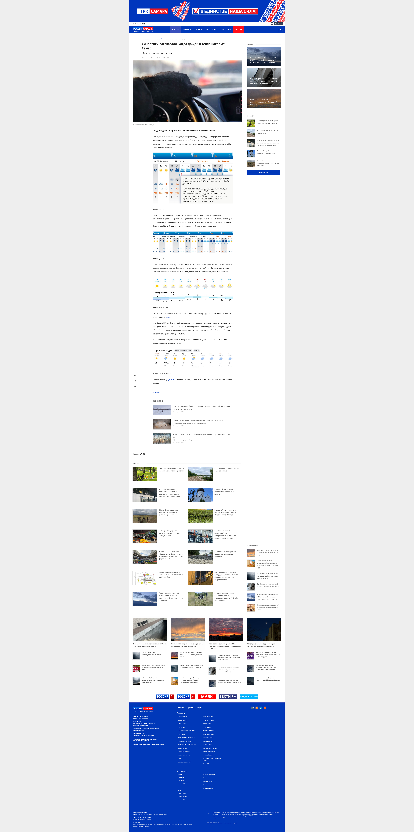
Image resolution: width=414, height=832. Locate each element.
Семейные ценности (184, 751)
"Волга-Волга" (207, 744)
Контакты (206, 785)
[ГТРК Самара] (143, 29)
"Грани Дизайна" (182, 716)
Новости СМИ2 (139, 454)
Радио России (183, 796)
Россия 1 (181, 777)
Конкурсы (187, 30)
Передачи (181, 713)
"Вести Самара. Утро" (184, 762)
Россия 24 (182, 780)
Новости (175, 30)
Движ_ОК (206, 764)
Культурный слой (208, 734)
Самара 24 (182, 784)
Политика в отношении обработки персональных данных (145, 739)
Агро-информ (207, 727)
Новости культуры (208, 730)
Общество (156, 392)
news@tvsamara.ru (149, 723)
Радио (214, 30)
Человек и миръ (208, 737)
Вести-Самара (182, 723)
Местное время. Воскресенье (186, 737)
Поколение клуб (182, 748)
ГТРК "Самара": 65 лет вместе (186, 730)
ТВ (207, 30)
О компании (226, 30)
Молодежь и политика (184, 741)
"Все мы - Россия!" (208, 720)
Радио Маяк (182, 793)
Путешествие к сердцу (210, 748)
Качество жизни (208, 741)
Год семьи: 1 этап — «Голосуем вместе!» (212, 759)
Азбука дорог (207, 723)
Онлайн (238, 30)
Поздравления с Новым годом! (187, 744)
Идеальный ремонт (209, 751)
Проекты (198, 30)
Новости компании (209, 778)
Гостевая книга (207, 781)
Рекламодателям (208, 788)
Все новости (263, 172)
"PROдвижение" (208, 716)
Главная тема (181, 727)
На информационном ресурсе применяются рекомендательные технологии (148, 745)
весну (168, 317)
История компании (209, 774)
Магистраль (181, 734)
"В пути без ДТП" (208, 755)
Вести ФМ (182, 800)
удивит (171, 380)
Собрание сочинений (184, 755)
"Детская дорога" (183, 720)
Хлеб (179, 758)
